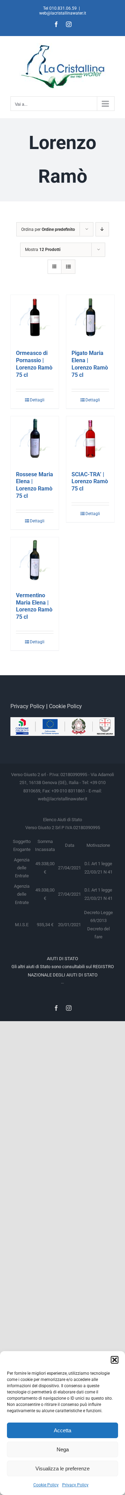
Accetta (62, 1430)
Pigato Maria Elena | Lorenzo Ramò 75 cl (90, 364)
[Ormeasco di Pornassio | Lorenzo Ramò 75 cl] (35, 319)
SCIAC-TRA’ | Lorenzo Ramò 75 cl (90, 481)
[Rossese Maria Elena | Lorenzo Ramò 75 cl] (35, 440)
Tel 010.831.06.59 (60, 8)
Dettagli (37, 400)
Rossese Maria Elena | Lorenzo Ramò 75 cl (34, 485)
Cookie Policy (46, 1485)
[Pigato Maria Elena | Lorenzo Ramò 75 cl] (90, 319)
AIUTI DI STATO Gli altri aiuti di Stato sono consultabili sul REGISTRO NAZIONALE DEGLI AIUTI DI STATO (62, 966)
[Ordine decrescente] (102, 229)
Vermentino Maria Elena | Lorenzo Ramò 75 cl (34, 606)
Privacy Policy (75, 1485)
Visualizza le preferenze (62, 1468)
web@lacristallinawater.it (62, 13)
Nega (63, 1449)
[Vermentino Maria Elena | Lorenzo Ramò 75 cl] (35, 561)
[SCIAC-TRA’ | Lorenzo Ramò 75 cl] (90, 440)
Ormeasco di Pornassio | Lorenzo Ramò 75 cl (34, 364)
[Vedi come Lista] (68, 266)
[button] (114, 1359)
